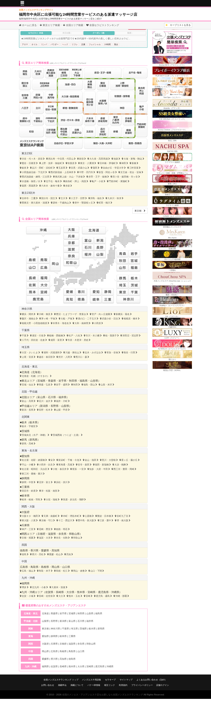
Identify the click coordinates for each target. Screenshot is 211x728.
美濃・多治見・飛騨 (73, 499)
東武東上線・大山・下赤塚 (69, 176)
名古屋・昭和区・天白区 (34, 469)
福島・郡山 (89, 384)
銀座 (24, 167)
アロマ (25, 44)
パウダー (55, 44)
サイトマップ (126, 679)
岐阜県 (26, 495)
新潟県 (44, 405)
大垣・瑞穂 (51, 499)
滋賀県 (52, 533)
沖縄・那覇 (121, 596)
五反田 (61, 167)
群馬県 (33, 439)
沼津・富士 (44, 482)
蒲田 (95, 167)
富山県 (41, 397)
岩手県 (62, 380)
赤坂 (67, 185)
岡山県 (56, 567)
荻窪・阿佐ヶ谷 (107, 172)
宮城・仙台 (27, 384)
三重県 (26, 486)
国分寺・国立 (48, 198)
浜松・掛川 (62, 482)
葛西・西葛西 (29, 185)
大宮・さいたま (30, 352)
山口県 (66, 567)
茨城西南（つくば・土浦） (66, 435)
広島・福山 (27, 570)
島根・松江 (62, 570)
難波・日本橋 (104, 516)
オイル (34, 44)
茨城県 (26, 431)
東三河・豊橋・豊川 (32, 473)
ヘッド (65, 44)
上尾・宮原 (27, 357)
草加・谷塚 (112, 352)
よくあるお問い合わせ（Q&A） (151, 679)
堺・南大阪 (122, 520)
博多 (24, 587)
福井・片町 (62, 401)
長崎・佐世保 (46, 596)
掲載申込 (62, 685)
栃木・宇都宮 (29, 426)
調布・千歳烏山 (61, 202)
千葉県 (26, 330)
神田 (123, 163)
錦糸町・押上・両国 (75, 181)
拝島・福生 (96, 198)
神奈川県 (27, 308)
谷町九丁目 (122, 516)
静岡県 (26, 478)
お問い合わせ (47, 685)
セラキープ (110, 679)
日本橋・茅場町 (108, 163)
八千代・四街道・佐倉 (33, 340)
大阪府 (26, 512)
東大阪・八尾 (29, 520)
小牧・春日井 (60, 469)
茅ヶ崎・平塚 (48, 318)
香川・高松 (38, 554)
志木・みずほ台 (93, 352)
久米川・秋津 (114, 198)
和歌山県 (74, 533)
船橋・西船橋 (56, 335)
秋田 (75, 384)
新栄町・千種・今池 (68, 460)
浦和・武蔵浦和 (52, 352)
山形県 (94, 380)
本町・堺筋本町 (71, 516)
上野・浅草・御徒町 (51, 163)
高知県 (56, 550)
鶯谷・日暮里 (29, 163)
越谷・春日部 (46, 357)
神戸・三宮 (27, 529)
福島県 (84, 380)
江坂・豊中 (105, 520)
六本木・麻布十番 (50, 185)
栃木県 (33, 422)
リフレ (75, 44)
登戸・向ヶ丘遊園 (101, 314)
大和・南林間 (81, 323)
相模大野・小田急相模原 (34, 323)
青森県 (52, 380)
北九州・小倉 (39, 587)
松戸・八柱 (74, 335)
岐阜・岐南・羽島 (31, 499)
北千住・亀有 (53, 181)
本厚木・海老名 (61, 323)
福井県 (62, 397)
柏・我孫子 (111, 335)
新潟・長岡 (27, 409)
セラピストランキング (104, 25)
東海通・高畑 (65, 464)
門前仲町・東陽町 (118, 181)
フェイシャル (95, 44)
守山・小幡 (27, 464)
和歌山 (76, 537)
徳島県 (24, 550)
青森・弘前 (44, 384)
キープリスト (179, 25)
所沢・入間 (64, 357)
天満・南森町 (50, 516)
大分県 (70, 592)
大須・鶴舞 (120, 464)
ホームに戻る (29, 25)
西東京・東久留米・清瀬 (34, 202)
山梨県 (65, 405)
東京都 (139, 210)
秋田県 (73, 380)
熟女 (116, 44)
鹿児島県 (103, 592)
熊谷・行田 (129, 352)
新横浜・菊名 (123, 314)
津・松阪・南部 (49, 490)
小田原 (97, 323)
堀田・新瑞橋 (102, 464)
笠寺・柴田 (83, 464)
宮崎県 (91, 592)
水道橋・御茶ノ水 (31, 181)
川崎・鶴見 (44, 314)
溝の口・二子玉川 (87, 318)
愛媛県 (45, 550)
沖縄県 (115, 592)
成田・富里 (56, 340)
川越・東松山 (72, 352)
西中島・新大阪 (86, 520)
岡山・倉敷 (79, 570)
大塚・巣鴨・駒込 (133, 158)
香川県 (34, 550)
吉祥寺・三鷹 (29, 198)
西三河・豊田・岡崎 (123, 469)
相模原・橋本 (130, 318)
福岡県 (26, 583)
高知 (68, 554)
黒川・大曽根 (109, 460)
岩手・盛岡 (62, 384)
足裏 (83, 44)
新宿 (81, 158)
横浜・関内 (27, 314)
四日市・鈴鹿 (29, 490)
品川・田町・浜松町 (42, 167)
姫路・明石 (62, 529)
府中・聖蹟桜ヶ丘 (84, 202)
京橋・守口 (47, 520)
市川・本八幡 (93, 335)
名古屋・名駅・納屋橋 (33, 460)
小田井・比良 (46, 464)
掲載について (77, 685)
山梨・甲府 (62, 409)
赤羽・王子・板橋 (97, 176)
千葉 (24, 335)
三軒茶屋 (133, 167)
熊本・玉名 (74, 596)
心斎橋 (88, 516)
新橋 (134, 163)
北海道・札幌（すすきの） (35, 376)
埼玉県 (26, 347)
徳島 (24, 554)
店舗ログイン (162, 685)
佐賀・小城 (27, 596)
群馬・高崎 (27, 443)
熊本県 (81, 592)
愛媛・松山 (55, 554)
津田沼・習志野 (130, 335)
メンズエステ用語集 (91, 679)
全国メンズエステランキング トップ (61, 679)
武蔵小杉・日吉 (110, 318)
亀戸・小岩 (97, 181)
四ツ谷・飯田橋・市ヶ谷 (125, 176)
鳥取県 (34, 567)
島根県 (45, 567)
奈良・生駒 (62, 537)
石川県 (52, 397)
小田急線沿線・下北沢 (33, 172)
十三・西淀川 (65, 520)
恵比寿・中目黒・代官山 (61, 158)
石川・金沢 (44, 401)
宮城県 (41, 380)
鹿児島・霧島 (103, 596)
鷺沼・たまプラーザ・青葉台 (71, 314)
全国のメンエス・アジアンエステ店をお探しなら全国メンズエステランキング (102, 694)
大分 (60, 596)
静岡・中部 (27, 482)
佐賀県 (49, 592)
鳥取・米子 (44, 570)
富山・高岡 (27, 401)
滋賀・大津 (44, 537)
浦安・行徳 (38, 335)
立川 (63, 198)
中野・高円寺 (86, 172)
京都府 (41, 533)
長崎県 (60, 592)
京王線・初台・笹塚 (130, 172)
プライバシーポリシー (142, 685)
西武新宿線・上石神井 (62, 172)
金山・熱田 (90, 460)
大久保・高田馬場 (98, 158)
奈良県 (62, 533)
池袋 (115, 158)
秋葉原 (71, 163)
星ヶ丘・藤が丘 (129, 460)
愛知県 (26, 456)
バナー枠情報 (93, 685)
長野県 (55, 405)
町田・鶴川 (104, 202)
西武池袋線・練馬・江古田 (35, 176)
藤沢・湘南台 (29, 318)
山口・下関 (96, 570)
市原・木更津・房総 (78, 340)
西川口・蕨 (81, 357)
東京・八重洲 (87, 163)
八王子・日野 (78, 198)
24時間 (107, 44)
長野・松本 (44, 409)
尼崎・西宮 (44, 529)
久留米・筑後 (58, 587)
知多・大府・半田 (98, 469)
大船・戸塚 (66, 318)
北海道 (36, 372)
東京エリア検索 (51, 25)
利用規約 (123, 685)
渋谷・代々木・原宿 (32, 158)
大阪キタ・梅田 (30, 516)
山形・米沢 (106, 384)
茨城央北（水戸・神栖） (34, 435)
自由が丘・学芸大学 (113, 167)
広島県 (24, 567)
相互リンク (109, 685)
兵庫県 (26, 525)
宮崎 (88, 596)
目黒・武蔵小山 (79, 167)
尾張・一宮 (78, 469)
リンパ (44, 44)
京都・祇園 (27, 537)
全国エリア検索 (74, 25)
